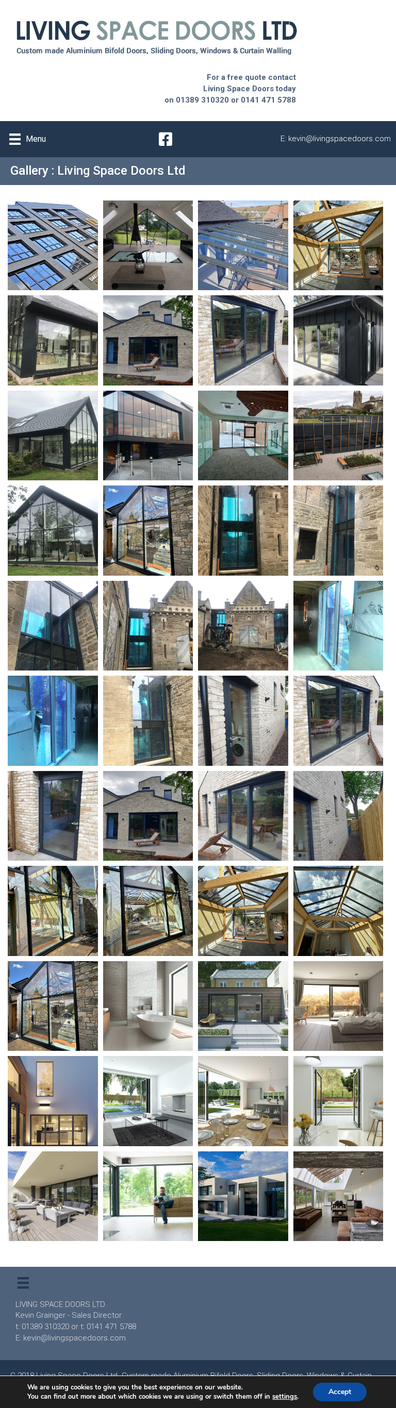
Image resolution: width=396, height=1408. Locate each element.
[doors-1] (338, 340)
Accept (339, 1392)
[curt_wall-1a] (53, 530)
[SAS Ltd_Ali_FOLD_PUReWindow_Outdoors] (53, 1101)
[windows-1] (148, 245)
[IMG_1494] (53, 721)
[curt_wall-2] (338, 436)
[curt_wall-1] (148, 530)
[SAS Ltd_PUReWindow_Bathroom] (148, 1006)
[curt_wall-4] (148, 436)
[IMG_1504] (53, 626)
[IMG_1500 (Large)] (243, 626)
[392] (243, 911)
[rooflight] (338, 245)
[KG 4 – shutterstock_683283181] (243, 1196)
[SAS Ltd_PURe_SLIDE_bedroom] (338, 1006)
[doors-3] (148, 340)
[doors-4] (53, 340)
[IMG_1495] (338, 626)
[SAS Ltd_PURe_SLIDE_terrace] (243, 1006)
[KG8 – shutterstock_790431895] (53, 1196)
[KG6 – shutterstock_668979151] (148, 1196)
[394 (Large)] (53, 911)
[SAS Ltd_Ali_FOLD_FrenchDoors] (338, 1101)
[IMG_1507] (338, 530)
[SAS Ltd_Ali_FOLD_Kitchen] (243, 1101)
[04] (53, 816)
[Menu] (23, 1283)
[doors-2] (243, 340)
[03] (148, 816)
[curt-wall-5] (53, 436)
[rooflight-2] (243, 245)
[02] (243, 816)
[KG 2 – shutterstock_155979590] (338, 1196)
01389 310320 (202, 100)
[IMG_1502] (148, 626)
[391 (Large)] (338, 911)
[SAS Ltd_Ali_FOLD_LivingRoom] (148, 1101)
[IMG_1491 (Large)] (148, 721)
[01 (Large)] (338, 816)
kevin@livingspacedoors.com (339, 138)
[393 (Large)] (148, 911)
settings (284, 1396)
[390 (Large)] (53, 1006)
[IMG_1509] (243, 530)
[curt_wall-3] (243, 436)
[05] (338, 721)
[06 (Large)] (243, 721)
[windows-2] (53, 245)
